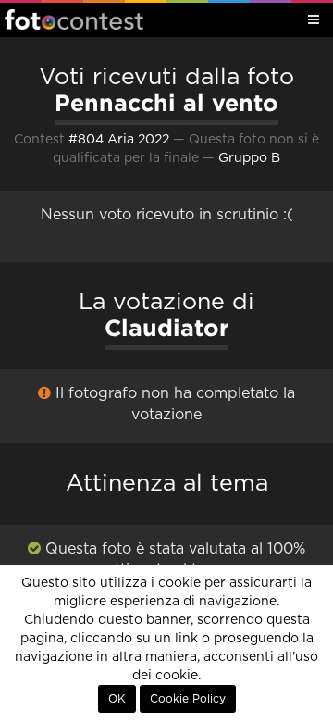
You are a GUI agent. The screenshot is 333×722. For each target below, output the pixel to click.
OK (117, 698)
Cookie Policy (188, 698)
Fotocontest (74, 19)
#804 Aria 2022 (118, 139)
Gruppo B (249, 158)
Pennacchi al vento (166, 103)
